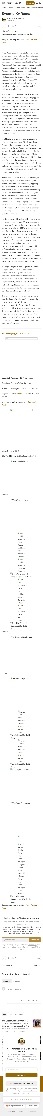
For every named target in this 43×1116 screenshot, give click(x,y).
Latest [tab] (10, 1015)
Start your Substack (15, 1106)
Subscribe (30, 3)
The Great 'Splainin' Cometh (15, 1021)
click (26, 388)
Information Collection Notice (23, 947)
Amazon (18, 393)
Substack (10, 1111)
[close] (36, 1039)
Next (35, 966)
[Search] (39, 1014)
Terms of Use (32, 945)
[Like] (4, 26)
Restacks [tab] (16, 981)
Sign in (38, 3)
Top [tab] (4, 1015)
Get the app (32, 1106)
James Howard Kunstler (15, 18)
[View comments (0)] (9, 26)
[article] (21, 1026)
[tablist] (11, 981)
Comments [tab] (7, 981)
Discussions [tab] (19, 1015)
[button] (3, 7)
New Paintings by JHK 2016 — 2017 (16, 333)
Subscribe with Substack (23, 1083)
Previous (9, 966)
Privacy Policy (25, 1093)
